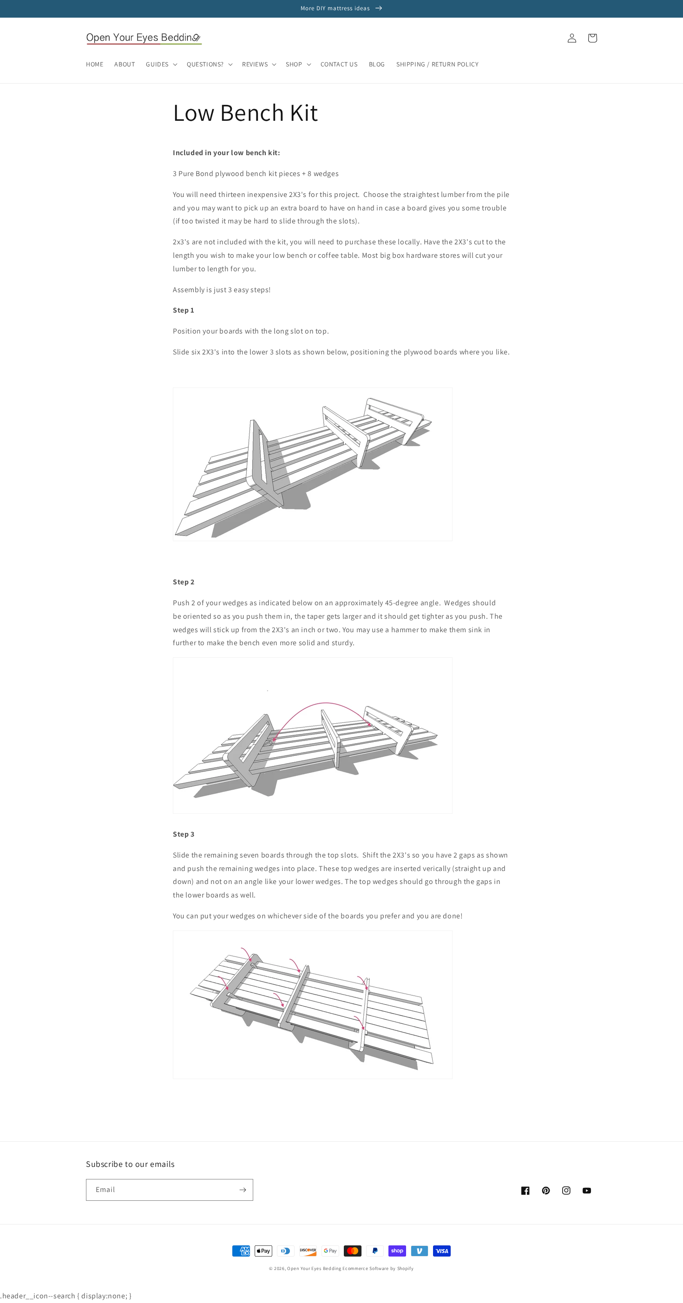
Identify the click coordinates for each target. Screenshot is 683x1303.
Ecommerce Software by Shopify (378, 1268)
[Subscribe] (242, 1190)
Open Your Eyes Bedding (314, 1268)
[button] (160, 64)
